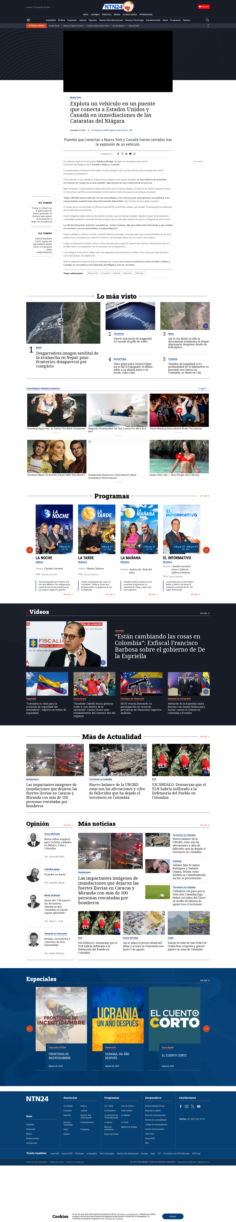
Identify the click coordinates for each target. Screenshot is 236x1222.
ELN (154, 779)
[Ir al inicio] (41, 1103)
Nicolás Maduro (119, 26)
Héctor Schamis (56, 953)
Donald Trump (54, 26)
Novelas (144, 1153)
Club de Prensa (127, 1106)
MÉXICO (117, 15)
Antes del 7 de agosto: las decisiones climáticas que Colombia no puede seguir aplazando (57, 906)
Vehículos (139, 273)
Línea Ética (149, 1134)
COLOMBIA (95, 15)
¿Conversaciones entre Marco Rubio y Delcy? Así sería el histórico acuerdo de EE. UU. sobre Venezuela (180, 586)
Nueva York (75, 97)
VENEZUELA (106, 15)
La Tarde (86, 558)
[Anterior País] (208, 24)
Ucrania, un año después (117, 1056)
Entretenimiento (153, 20)
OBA (147, 1143)
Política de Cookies (114, 1218)
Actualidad (51, 20)
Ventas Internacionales (154, 1129)
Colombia (172, 359)
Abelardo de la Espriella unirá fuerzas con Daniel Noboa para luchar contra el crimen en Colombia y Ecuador (186, 708)
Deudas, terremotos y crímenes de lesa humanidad (57, 942)
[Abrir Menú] (28, 20)
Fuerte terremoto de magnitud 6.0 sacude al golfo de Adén (133, 340)
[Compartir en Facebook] (118, 154)
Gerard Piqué (120, 359)
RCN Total (196, 1153)
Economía (71, 20)
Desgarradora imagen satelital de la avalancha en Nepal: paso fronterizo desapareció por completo (67, 359)
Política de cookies (57, 1162)
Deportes (93, 20)
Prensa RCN (150, 1138)
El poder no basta (54, 874)
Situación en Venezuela (55, 933)
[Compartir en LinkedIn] (126, 154)
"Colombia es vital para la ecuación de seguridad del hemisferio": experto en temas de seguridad (46, 708)
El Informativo (177, 558)
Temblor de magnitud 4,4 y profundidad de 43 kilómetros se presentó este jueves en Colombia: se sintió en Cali (188, 368)
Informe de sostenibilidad (155, 1120)
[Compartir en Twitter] (122, 154)
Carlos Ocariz (79, 698)
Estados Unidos (32, 1138)
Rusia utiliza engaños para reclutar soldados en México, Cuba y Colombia (58, 843)
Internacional (31, 1143)
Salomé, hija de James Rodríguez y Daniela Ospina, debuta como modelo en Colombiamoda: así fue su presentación (189, 871)
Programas (175, 20)
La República (91, 1153)
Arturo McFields (52, 833)
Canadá (116, 273)
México (29, 1134)
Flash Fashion (126, 1110)
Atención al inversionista (155, 1115)
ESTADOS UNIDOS (130, 15)
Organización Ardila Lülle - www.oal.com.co (194, 1162)
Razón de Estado (111, 1134)
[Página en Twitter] (192, 1107)
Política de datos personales (36, 1162)
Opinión (186, 20)
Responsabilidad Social (154, 1106)
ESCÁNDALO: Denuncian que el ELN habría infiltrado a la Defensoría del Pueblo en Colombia (179, 791)
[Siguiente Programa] (206, 550)
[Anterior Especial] (29, 1028)
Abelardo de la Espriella (179, 698)
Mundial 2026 (134, 26)
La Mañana (131, 558)
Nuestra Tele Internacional (111, 20)
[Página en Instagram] (186, 1107)
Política (61, 20)
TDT (159, 1153)
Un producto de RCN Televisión (176, 1153)
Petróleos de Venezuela (132, 698)
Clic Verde (108, 1106)
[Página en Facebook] (180, 1107)
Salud (165, 20)
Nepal (39, 347)
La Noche (44, 558)
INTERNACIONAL (146, 15)
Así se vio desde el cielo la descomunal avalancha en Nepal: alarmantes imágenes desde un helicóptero (188, 343)
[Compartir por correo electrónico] (130, 154)
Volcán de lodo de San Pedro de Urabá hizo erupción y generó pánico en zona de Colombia (187, 946)
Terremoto (119, 333)
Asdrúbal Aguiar (52, 869)
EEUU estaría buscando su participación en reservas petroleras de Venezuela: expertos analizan (141, 708)
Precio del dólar (130, 937)
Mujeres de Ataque (129, 1127)
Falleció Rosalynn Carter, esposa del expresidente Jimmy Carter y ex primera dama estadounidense (42, 245)
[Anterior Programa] (29, 550)
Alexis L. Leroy (56, 921)
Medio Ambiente (52, 895)
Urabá (170, 937)
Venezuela (30, 1129)
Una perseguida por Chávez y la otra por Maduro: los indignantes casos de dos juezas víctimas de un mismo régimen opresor (54, 586)
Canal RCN (54, 1153)
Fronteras (106, 273)
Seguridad (31, 698)
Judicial (82, 20)
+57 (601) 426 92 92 (196, 1119)
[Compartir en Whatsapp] (134, 154)
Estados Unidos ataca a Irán (98, 26)
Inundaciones (32, 779)
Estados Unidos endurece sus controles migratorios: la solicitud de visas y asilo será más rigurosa (138, 586)
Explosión (127, 273)
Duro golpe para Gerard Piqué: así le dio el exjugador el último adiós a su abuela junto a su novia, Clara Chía (133, 368)
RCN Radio (79, 1153)
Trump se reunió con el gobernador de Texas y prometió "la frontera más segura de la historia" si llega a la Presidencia (41, 215)
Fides (153, 1153)
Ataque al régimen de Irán (73, 26)
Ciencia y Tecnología (134, 20)
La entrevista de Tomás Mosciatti (111, 1116)
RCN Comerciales (107, 1153)
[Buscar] (207, 20)
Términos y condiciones (75, 1162)
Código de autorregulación (156, 1124)
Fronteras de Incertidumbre (59, 1056)
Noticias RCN (67, 1153)
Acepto (173, 1216)
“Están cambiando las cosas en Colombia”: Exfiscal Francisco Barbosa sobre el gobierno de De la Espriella (96, 586)
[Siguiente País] (208, 27)
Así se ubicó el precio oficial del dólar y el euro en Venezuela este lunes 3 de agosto (143, 946)
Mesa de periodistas (109, 1128)
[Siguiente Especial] (206, 1028)
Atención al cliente (153, 1110)
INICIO (85, 15)
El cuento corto (174, 1055)
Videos (39, 612)
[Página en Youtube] (198, 1107)
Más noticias (97, 823)
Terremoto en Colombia (100, 779)
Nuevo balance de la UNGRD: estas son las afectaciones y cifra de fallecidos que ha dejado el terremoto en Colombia (117, 791)
